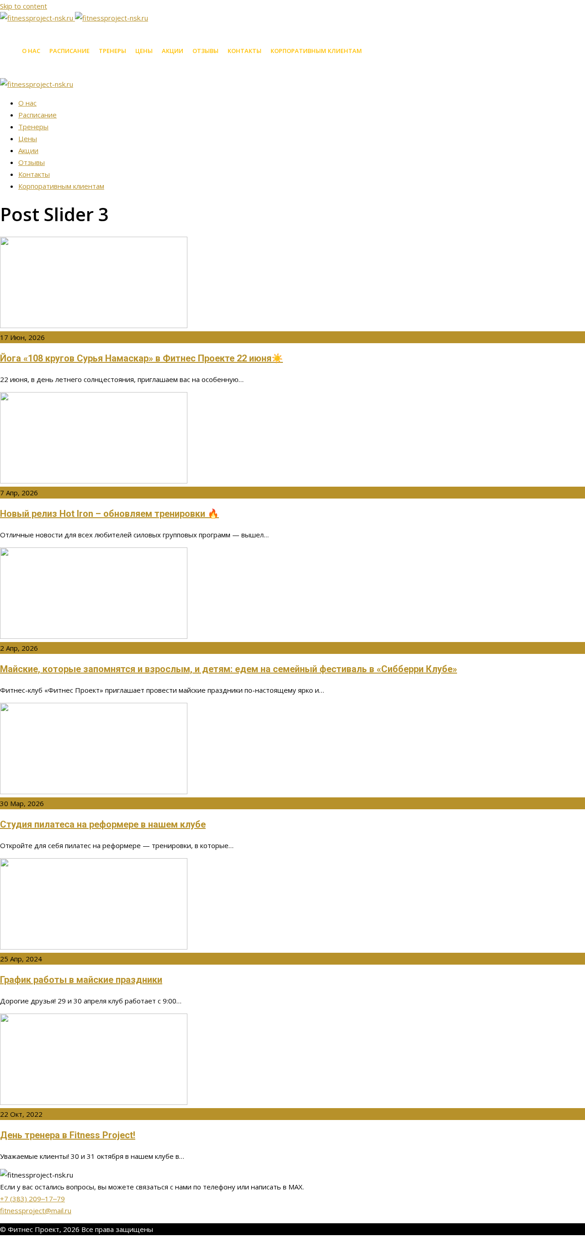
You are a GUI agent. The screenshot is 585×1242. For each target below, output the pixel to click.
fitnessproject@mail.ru (35, 1210)
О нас (31, 51)
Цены (144, 51)
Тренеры (112, 51)
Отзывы (205, 51)
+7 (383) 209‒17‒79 (32, 1198)
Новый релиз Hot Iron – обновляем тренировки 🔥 (109, 513)
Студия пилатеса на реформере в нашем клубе (103, 824)
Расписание (69, 51)
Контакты (244, 51)
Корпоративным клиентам (316, 51)
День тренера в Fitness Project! (67, 1135)
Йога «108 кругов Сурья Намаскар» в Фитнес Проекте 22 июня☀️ (141, 358)
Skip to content (23, 6)
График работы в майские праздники (81, 979)
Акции (172, 51)
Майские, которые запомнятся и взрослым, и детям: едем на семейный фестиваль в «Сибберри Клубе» (228, 668)
